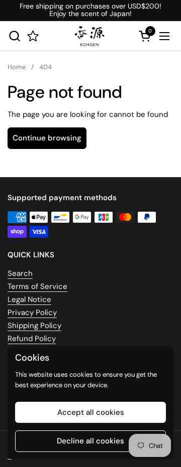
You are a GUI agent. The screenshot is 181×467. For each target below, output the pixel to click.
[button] (14, 36)
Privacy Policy (32, 312)
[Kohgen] (89, 36)
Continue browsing (47, 138)
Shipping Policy (34, 326)
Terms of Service (37, 286)
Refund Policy (32, 339)
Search (20, 273)
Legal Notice (29, 299)
